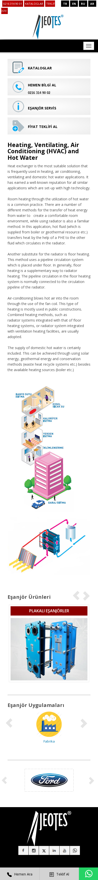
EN (74, 4)
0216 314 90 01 (12, 4)
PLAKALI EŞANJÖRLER (49, 611)
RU (83, 4)
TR (65, 4)
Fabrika (49, 741)
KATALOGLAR (34, 4)
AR (92, 4)
